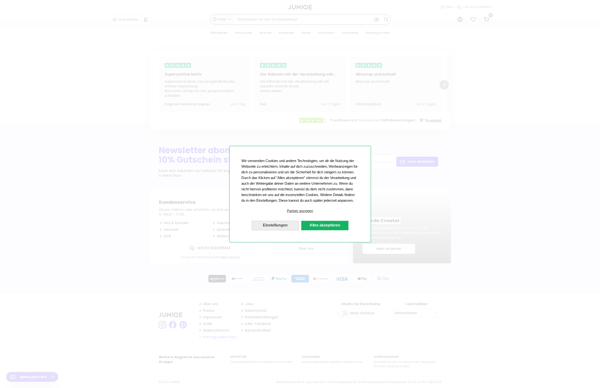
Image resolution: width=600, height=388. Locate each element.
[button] (300, 211)
